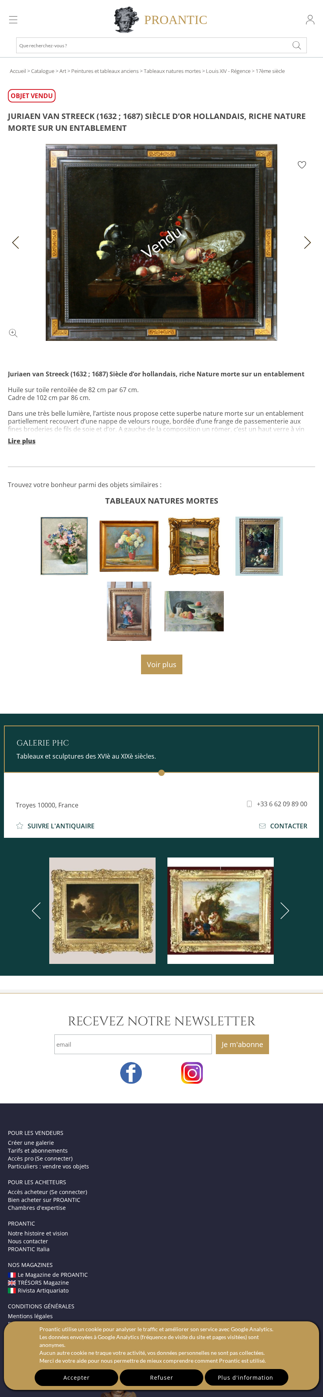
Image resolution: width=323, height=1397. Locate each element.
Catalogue (42, 70)
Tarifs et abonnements (38, 1150)
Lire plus (21, 441)
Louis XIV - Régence (228, 70)
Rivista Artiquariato (43, 1290)
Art (62, 70)
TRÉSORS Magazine (43, 1282)
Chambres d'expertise (37, 1207)
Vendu (161, 243)
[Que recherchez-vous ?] (297, 45)
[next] (283, 911)
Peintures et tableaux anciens (105, 70)
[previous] (38, 911)
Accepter (76, 1377)
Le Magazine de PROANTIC (53, 1274)
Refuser (161, 1377)
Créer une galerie (31, 1142)
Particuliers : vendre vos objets (48, 1166)
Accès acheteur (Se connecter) (47, 1192)
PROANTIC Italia (29, 1249)
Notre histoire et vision (38, 1233)
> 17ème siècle (268, 70)
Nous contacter (28, 1241)
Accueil (18, 70)
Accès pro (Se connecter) (40, 1158)
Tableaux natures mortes (172, 70)
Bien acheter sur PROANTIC (44, 1200)
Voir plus (161, 664)
